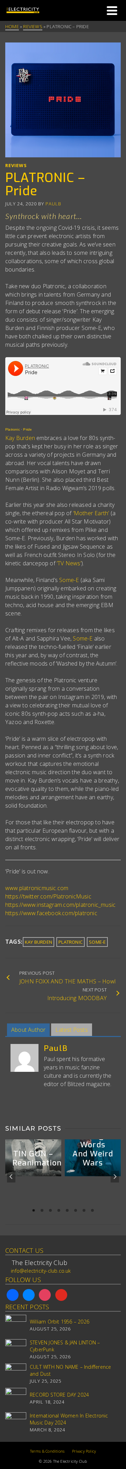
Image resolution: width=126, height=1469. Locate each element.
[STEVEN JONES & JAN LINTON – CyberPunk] (15, 1349)
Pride (27, 429)
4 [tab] (58, 1210)
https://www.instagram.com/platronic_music (60, 905)
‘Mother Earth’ (91, 513)
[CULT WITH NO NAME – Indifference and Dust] (15, 1374)
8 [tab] (92, 1210)
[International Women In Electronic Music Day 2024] (15, 1422)
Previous (11, 1177)
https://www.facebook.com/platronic (51, 913)
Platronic (12, 429)
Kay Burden (20, 438)
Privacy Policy (84, 1451)
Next (115, 1177)
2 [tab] (42, 1210)
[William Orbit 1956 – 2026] (15, 1325)
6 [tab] (75, 1210)
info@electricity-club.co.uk (41, 1270)
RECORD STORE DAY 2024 (59, 1394)
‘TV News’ (69, 563)
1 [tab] (33, 1210)
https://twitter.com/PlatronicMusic (48, 896)
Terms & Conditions (47, 1451)
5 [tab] (67, 1210)
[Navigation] (112, 10)
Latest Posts (71, 1030)
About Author (28, 1030)
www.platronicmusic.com (36, 888)
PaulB (53, 204)
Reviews (16, 165)
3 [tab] (50, 1210)
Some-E (69, 580)
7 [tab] (84, 1210)
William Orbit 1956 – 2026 (59, 1321)
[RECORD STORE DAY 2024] (15, 1398)
